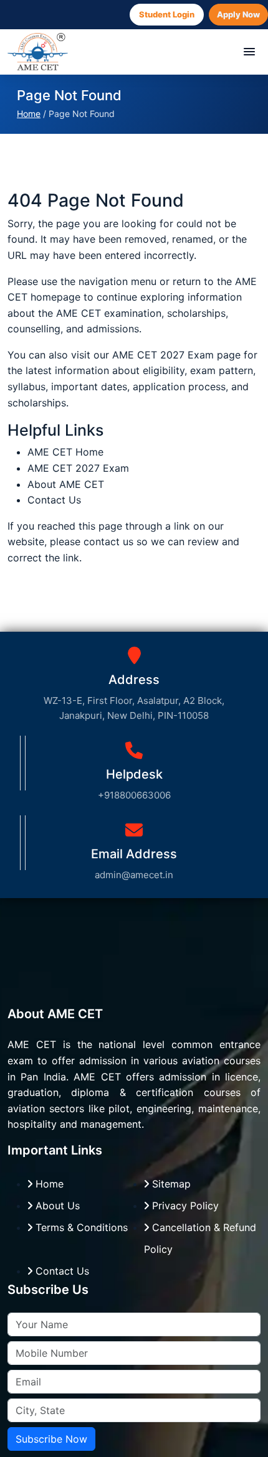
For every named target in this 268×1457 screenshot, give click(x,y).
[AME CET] (37, 51)
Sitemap (170, 1184)
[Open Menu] (249, 51)
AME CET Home (65, 452)
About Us (56, 1205)
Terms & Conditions (80, 1227)
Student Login (166, 14)
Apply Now (238, 14)
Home (29, 113)
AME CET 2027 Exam (164, 355)
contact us (108, 541)
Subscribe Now (51, 1439)
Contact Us (54, 500)
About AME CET (65, 484)
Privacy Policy (184, 1205)
